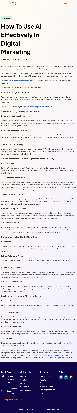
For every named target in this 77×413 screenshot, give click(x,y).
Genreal (7, 18)
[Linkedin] (66, 377)
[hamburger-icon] (65, 3)
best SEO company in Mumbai (58, 355)
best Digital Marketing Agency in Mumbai (19, 80)
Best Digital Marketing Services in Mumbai (37, 107)
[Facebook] (61, 377)
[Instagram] (71, 377)
